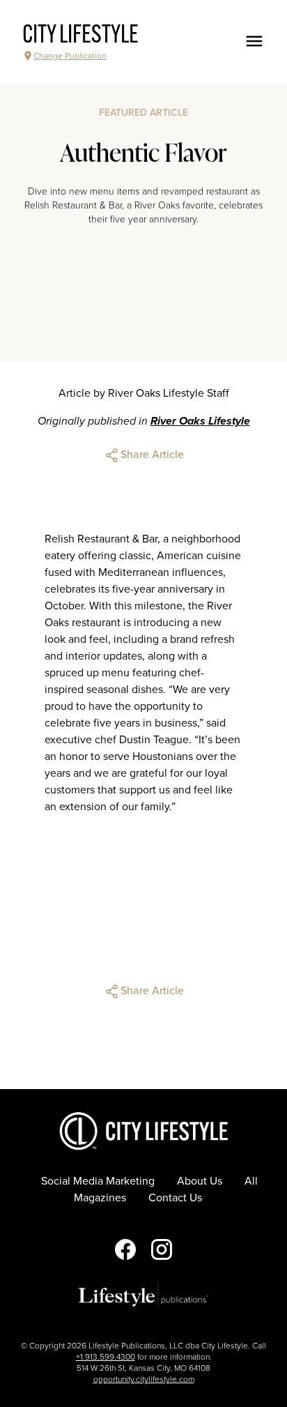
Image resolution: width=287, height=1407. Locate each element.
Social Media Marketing (98, 1181)
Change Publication (70, 56)
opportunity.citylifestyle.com (143, 1379)
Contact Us (175, 1198)
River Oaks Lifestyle (200, 421)
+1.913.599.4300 (105, 1357)
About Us (199, 1181)
